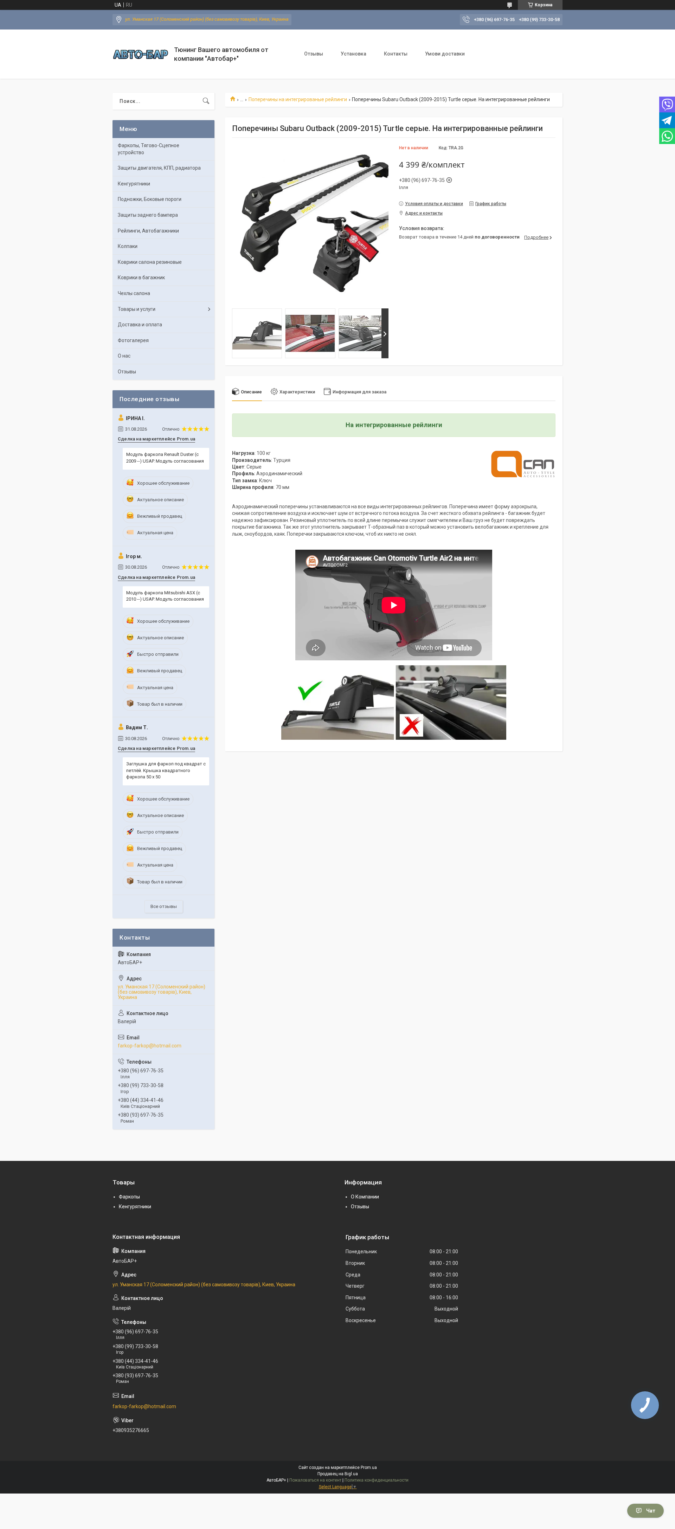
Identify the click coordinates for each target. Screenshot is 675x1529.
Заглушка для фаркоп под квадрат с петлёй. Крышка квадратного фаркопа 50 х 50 (166, 770)
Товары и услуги (136, 309)
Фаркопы (129, 1197)
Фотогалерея (133, 340)
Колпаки (127, 246)
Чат (650, 1511)
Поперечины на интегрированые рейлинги (298, 99)
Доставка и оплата (140, 324)
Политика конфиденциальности (377, 1480)
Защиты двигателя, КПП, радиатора (159, 168)
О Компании (365, 1197)
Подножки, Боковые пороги (149, 199)
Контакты (395, 54)
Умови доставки (445, 54)
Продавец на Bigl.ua (337, 1473)
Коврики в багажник (141, 277)
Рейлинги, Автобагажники (148, 231)
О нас (124, 356)
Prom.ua (369, 1467)
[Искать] (206, 101)
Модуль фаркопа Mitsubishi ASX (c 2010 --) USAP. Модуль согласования (165, 596)
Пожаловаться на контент (315, 1480)
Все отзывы (163, 906)
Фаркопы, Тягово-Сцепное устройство (148, 149)
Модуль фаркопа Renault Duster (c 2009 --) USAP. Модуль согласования (165, 457)
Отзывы (313, 54)
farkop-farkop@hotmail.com (149, 1045)
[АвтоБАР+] (140, 54)
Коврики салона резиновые (150, 262)
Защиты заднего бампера (148, 215)
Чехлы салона (134, 293)
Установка (353, 54)
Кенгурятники (134, 184)
